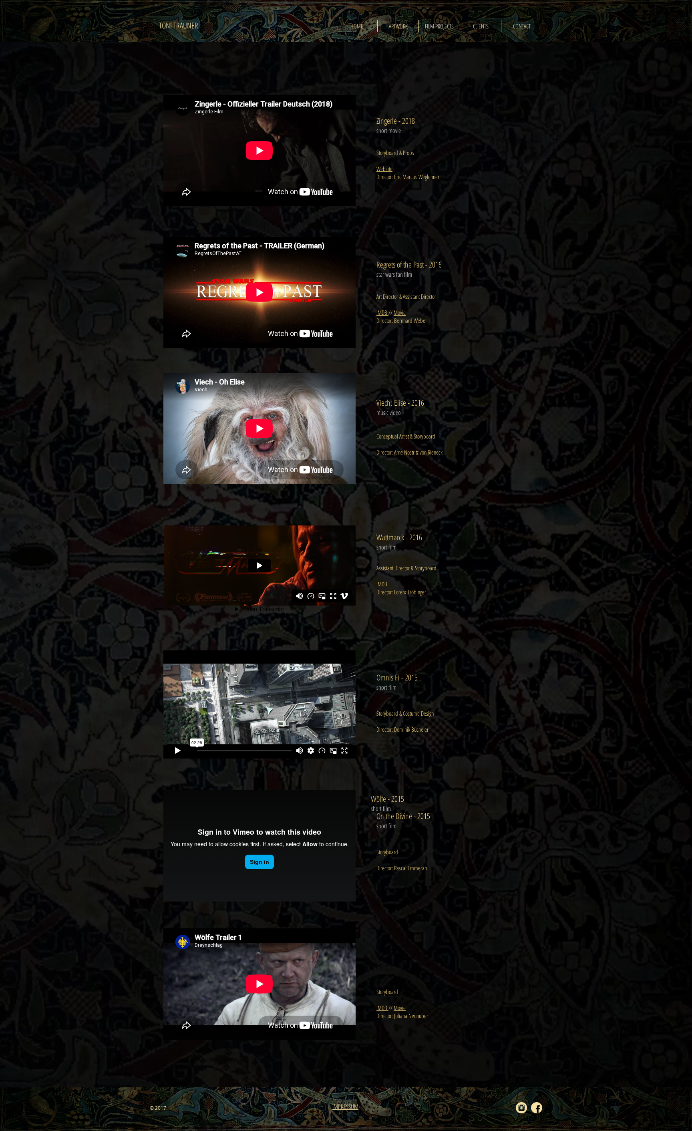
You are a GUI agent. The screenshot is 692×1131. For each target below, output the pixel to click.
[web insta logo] (521, 1107)
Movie (400, 312)
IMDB (382, 312)
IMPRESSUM (345, 1106)
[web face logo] (536, 1107)
